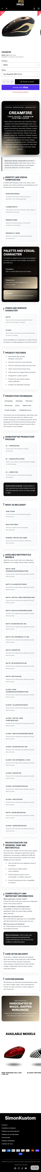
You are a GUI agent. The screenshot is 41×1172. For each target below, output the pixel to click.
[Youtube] (26, 1168)
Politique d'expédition (8, 1141)
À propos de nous (7, 1144)
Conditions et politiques (21, 1165)
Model (4, 70)
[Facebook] (15, 1168)
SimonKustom (10, 1161)
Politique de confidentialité (10, 1134)
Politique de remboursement (10, 1131)
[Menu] (2, 8)
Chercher (4, 1125)
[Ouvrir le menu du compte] (34, 8)
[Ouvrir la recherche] (6, 8)
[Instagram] (19, 1168)
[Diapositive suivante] (37, 1057)
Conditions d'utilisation (9, 1128)
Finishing (4, 61)
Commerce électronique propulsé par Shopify (27, 1161)
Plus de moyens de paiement (20, 92)
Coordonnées (6, 1137)
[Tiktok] (22, 1168)
